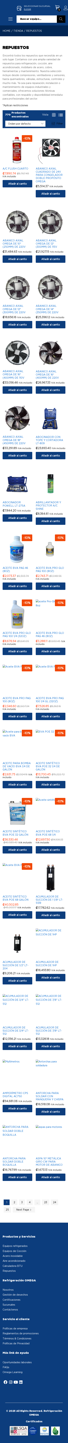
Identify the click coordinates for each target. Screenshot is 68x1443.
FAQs (6, 1367)
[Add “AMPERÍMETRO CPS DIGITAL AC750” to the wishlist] (21, 1087)
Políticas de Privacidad (16, 1343)
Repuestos (9, 1270)
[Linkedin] (21, 1382)
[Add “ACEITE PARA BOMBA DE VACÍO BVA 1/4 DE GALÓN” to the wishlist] (21, 757)
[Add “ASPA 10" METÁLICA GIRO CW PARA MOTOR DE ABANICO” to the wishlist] (54, 1153)
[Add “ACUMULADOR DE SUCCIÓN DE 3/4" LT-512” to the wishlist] (21, 1022)
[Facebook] (5, 1382)
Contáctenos (10, 1309)
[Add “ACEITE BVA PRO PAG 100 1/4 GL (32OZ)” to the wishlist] (54, 692)
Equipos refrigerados (15, 1246)
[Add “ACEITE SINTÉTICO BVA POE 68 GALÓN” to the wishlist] (21, 891)
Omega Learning (12, 1372)
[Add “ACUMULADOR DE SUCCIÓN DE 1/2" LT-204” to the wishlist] (21, 956)
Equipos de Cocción (14, 1251)
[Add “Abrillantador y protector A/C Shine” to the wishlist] (54, 497)
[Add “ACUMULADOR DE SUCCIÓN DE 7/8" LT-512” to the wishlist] (54, 1022)
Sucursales (9, 1304)
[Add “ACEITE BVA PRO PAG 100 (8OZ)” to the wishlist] (21, 692)
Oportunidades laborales (17, 1362)
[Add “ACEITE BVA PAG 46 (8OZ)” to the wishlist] (21, 562)
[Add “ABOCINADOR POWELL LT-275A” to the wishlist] (21, 497)
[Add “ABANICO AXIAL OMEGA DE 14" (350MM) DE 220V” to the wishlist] (54, 300)
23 (45, 1202)
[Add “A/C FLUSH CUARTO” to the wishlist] (21, 163)
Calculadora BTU (12, 1266)
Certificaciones (11, 1299)
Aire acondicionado (14, 1260)
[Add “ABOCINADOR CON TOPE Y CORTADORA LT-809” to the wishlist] (54, 431)
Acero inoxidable (13, 1256)
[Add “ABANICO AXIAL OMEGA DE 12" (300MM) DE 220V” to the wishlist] (21, 300)
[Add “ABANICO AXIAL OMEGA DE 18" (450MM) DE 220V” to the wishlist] (21, 431)
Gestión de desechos (15, 1294)
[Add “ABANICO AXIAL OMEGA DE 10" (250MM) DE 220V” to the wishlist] (21, 235)
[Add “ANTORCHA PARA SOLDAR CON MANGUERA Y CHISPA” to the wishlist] (54, 1087)
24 (54, 1202)
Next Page (23, 1209)
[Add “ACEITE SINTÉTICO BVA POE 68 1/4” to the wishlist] (54, 826)
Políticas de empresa (15, 1328)
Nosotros (8, 1289)
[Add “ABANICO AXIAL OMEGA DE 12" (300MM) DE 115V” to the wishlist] (54, 235)
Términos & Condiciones (17, 1338)
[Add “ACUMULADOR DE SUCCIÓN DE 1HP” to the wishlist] (54, 956)
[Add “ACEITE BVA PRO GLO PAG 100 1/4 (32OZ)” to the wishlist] (21, 627)
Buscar (61, 19)
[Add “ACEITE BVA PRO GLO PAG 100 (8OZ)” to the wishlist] (54, 562)
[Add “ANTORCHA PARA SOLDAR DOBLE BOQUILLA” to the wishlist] (21, 1153)
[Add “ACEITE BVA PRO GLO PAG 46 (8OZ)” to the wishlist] (54, 627)
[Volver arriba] (63, 1436)
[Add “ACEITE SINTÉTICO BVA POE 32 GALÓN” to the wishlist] (21, 826)
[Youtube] (16, 1382)
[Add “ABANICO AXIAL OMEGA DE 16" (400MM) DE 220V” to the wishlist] (54, 366)
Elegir (27, 9)
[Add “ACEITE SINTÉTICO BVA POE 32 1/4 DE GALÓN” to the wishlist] (54, 757)
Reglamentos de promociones (21, 1333)
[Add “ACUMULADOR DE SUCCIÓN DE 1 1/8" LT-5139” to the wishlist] (54, 891)
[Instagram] (11, 1382)
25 (7, 1209)
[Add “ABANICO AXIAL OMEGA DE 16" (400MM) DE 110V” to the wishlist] (21, 365)
